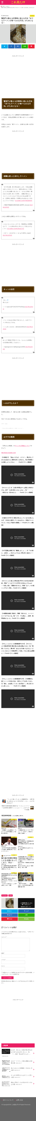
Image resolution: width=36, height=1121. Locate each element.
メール (3, 959)
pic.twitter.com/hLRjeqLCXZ (15, 228)
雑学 (11, 895)
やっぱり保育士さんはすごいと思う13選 (21, 1076)
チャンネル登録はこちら (22, 445)
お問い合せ (19, 1100)
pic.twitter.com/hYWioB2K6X (23, 200)
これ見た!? (18, 2)
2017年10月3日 (7, 235)
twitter (6, 423)
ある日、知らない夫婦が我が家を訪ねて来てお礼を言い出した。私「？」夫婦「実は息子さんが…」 (17, 1053)
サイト (3, 966)
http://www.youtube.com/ (8, 452)
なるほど (5, 895)
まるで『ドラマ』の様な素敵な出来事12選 (21, 1062)
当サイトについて (8, 1100)
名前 (2, 953)
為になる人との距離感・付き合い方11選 (21, 1069)
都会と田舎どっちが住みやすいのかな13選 (21, 1083)
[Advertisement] (18, 75)
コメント (4, 937)
